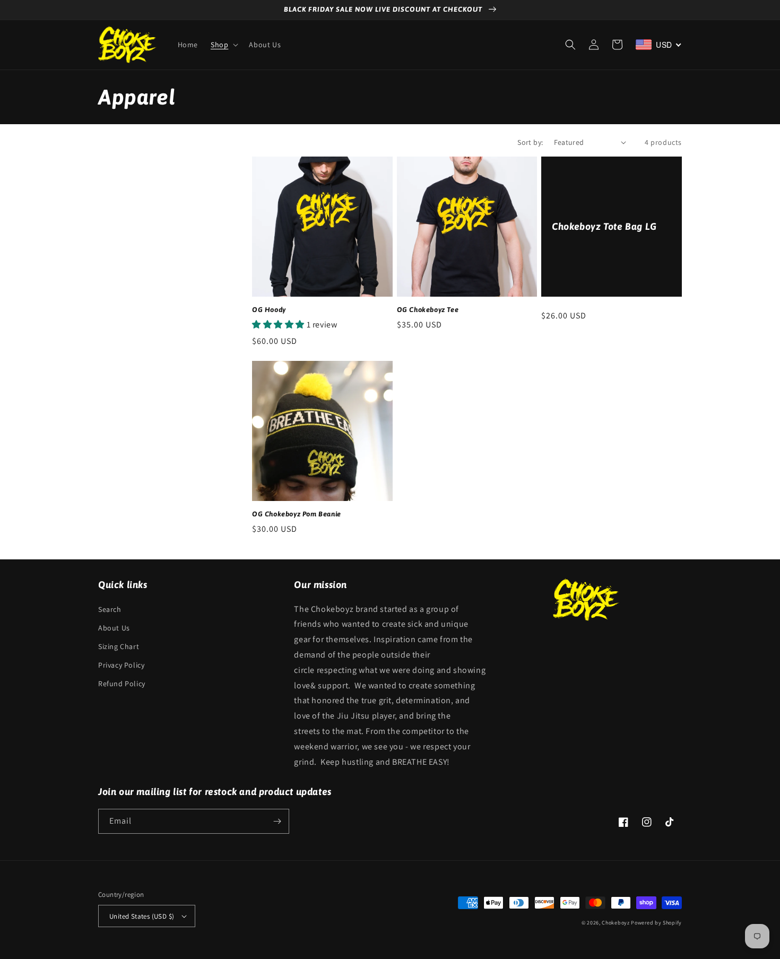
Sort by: (530, 142)
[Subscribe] (277, 821)
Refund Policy (121, 683)
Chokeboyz (615, 922)
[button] (223, 44)
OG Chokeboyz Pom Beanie (296, 514)
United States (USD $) (141, 916)
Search (110, 609)
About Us (114, 628)
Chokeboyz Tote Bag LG (604, 226)
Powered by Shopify (656, 922)
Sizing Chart (118, 646)
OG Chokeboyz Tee (428, 310)
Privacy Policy (121, 665)
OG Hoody (269, 310)
